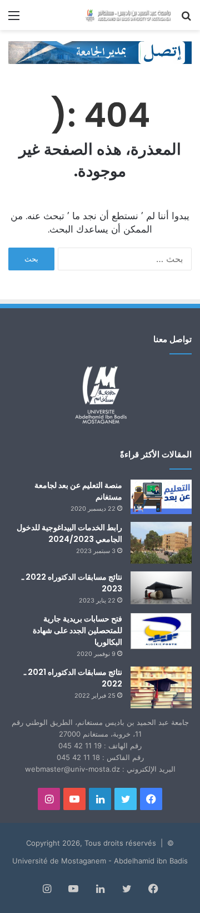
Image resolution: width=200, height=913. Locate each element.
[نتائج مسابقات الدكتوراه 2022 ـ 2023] (161, 587)
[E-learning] (100, 51)
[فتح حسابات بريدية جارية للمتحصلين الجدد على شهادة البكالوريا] (161, 631)
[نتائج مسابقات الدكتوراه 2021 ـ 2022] (161, 687)
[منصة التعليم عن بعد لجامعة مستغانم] (161, 497)
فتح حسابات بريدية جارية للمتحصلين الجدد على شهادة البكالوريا (77, 630)
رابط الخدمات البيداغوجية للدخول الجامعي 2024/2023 (69, 533)
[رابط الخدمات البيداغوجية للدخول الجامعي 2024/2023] (161, 543)
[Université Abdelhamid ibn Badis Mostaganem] (127, 15)
